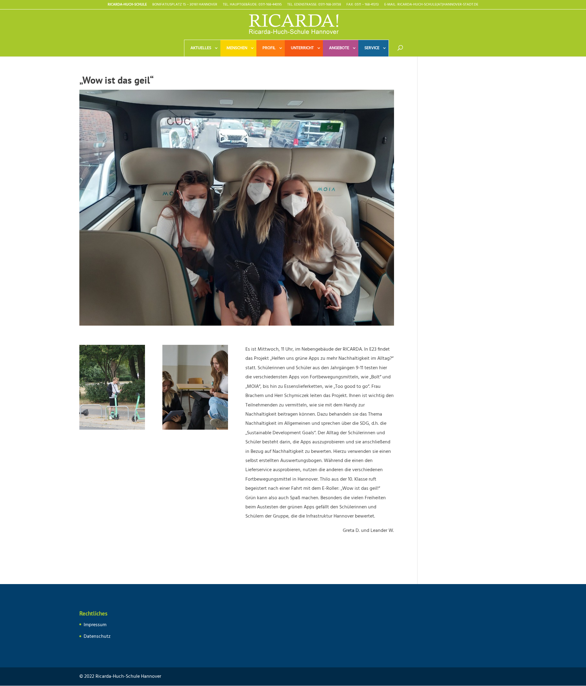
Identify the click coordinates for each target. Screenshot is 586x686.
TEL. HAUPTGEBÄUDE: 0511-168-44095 (252, 5)
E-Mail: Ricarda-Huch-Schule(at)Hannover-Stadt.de (431, 5)
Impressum (95, 625)
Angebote (339, 48)
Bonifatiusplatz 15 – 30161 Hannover (184, 5)
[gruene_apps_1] (112, 430)
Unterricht (302, 48)
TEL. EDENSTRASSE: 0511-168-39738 (314, 5)
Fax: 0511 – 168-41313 (362, 5)
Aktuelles (200, 48)
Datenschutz (97, 637)
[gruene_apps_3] (195, 430)
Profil (269, 48)
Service (371, 48)
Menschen (236, 48)
